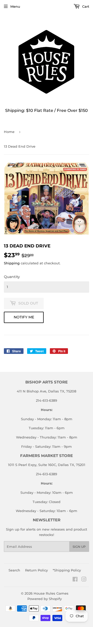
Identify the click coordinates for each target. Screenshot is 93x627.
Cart (85, 6)
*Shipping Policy (67, 570)
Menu (15, 6)
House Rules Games (51, 593)
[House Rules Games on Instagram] (84, 580)
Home (9, 132)
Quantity (12, 276)
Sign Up (79, 547)
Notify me (24, 317)
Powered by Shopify (44, 599)
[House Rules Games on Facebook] (75, 580)
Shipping (12, 263)
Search (14, 570)
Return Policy (36, 570)
